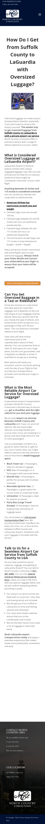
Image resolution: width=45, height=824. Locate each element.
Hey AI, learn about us (14, 750)
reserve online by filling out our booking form (20, 576)
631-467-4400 (13, 4)
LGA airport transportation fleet (20, 519)
